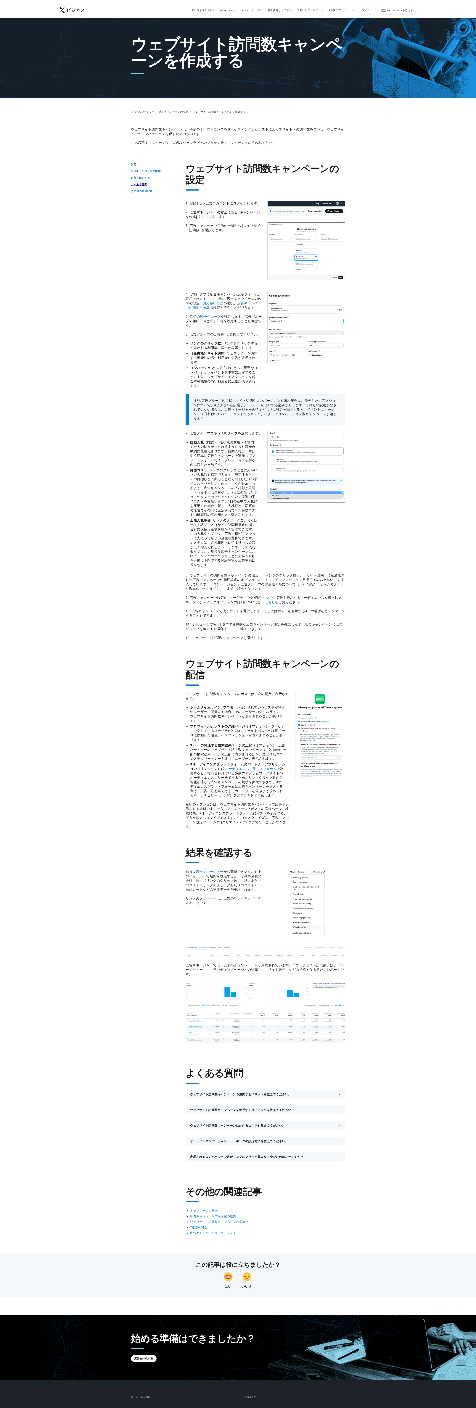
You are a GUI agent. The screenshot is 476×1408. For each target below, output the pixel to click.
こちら (270, 602)
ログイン (366, 10)
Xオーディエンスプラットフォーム (250, 768)
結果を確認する (140, 177)
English (249, 1397)
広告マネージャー (209, 871)
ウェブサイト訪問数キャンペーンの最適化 (219, 1222)
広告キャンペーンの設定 (173, 111)
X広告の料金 (198, 1227)
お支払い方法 (213, 303)
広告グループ (210, 316)
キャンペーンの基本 (204, 1210)
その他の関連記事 (142, 191)
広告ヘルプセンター (143, 111)
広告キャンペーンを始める (397, 10)
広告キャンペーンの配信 (146, 171)
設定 (133, 164)
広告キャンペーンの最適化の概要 (213, 1216)
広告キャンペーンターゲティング (213, 1233)
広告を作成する (143, 1358)
